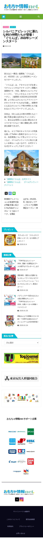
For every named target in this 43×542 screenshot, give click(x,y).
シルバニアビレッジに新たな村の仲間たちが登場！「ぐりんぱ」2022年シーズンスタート (20, 36)
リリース (13, 27)
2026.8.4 (23, 244)
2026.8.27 (24, 270)
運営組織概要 (30, 519)
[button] (38, 16)
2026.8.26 (24, 290)
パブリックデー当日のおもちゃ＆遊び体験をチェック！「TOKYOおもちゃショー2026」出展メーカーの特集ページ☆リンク (28, 301)
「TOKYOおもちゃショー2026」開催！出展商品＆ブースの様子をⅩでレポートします (28, 263)
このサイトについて (13, 519)
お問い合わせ (20, 533)
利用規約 (10, 526)
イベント (6, 27)
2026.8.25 (24, 311)
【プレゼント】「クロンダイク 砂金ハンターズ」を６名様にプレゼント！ (28, 238)
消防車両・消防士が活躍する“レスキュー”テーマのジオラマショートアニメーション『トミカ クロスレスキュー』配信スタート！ (28, 281)
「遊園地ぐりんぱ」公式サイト (18, 179)
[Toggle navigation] (20, 17)
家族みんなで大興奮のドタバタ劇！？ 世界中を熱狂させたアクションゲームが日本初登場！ (28, 319)
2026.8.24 (24, 325)
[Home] (3, 16)
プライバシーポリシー (26, 526)
